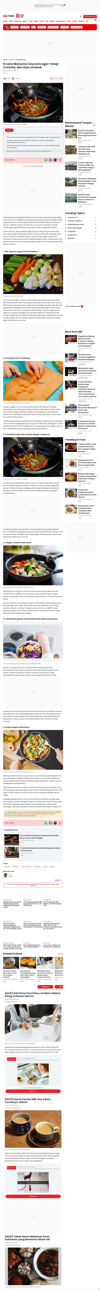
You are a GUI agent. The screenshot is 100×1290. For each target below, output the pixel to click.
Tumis (5, 217)
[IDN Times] (13, 16)
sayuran (11, 217)
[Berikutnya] (63, 966)
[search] (81, 16)
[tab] (10, 130)
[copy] (60, 160)
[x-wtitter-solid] (55, 159)
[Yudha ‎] (5, 875)
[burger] (96, 20)
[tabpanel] (33, 144)
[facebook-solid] (50, 159)
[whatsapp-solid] (45, 159)
